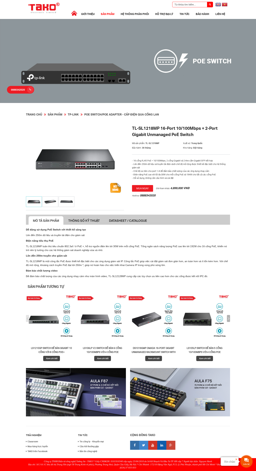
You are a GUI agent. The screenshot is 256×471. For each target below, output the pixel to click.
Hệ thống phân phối (135, 14)
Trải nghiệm (33, 435)
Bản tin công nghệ (88, 451)
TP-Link (73, 114)
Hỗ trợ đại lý (164, 14)
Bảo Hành (202, 14)
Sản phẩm (107, 14)
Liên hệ (220, 14)
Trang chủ (34, 114)
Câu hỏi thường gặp (89, 446)
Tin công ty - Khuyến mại (92, 441)
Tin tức (184, 14)
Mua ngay (142, 188)
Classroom (33, 441)
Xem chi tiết (51, 358)
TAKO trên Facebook (38, 451)
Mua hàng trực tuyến (38, 446)
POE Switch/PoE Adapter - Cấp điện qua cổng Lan (121, 114)
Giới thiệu (88, 14)
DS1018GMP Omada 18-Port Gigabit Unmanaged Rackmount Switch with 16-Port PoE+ (154, 352)
